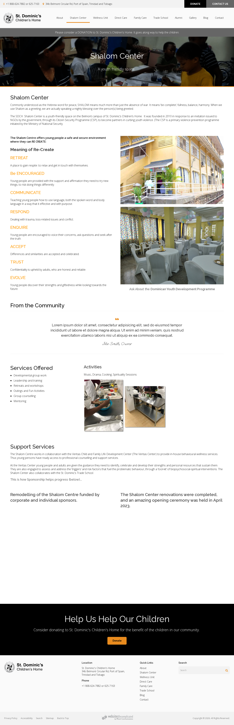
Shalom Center (78, 17)
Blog (205, 17)
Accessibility (27, 718)
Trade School (160, 17)
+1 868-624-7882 (15, 3)
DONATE (195, 4)
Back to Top (63, 718)
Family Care (140, 17)
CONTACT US (220, 4)
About (59, 17)
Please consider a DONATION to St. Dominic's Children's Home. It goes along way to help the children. (117, 32)
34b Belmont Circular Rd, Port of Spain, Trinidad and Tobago (79, 3)
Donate (117, 640)
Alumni (178, 17)
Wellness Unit (100, 17)
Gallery (192, 17)
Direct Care (121, 17)
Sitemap (50, 718)
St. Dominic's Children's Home (98, 668)
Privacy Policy (10, 718)
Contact (219, 17)
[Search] (226, 670)
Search (39, 718)
